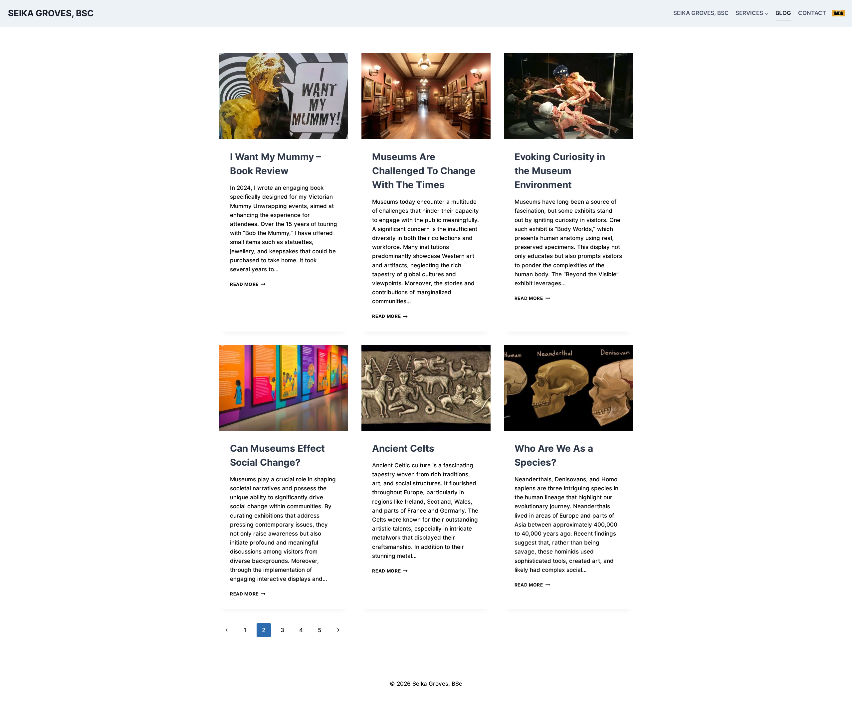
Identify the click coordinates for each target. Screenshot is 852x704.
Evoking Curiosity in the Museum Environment (560, 170)
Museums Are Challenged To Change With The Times (424, 170)
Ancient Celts (403, 448)
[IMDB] (838, 13)
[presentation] (283, 96)
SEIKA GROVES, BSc (701, 13)
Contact (812, 13)
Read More (248, 284)
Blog (783, 13)
